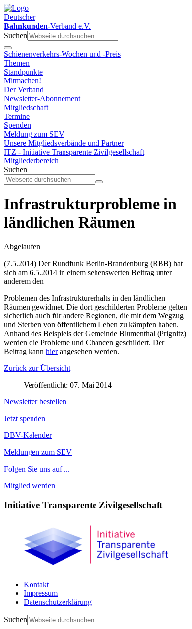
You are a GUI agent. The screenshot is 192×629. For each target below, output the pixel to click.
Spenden (17, 125)
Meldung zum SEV (34, 134)
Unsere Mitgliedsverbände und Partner (64, 143)
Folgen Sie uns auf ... (37, 469)
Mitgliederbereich (31, 161)
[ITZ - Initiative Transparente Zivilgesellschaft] (96, 567)
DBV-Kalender (28, 435)
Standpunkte (23, 72)
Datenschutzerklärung (58, 602)
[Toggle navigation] (8, 47)
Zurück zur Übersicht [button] (37, 368)
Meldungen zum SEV (38, 452)
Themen (17, 63)
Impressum (41, 593)
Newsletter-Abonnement (42, 98)
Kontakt (36, 584)
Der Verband (24, 89)
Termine (17, 116)
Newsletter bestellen (35, 401)
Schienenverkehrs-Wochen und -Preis (62, 54)
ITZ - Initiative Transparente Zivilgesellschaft (74, 152)
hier (52, 351)
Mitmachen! (22, 81)
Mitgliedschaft (26, 107)
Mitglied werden (29, 485)
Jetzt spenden (24, 418)
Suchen (15, 35)
